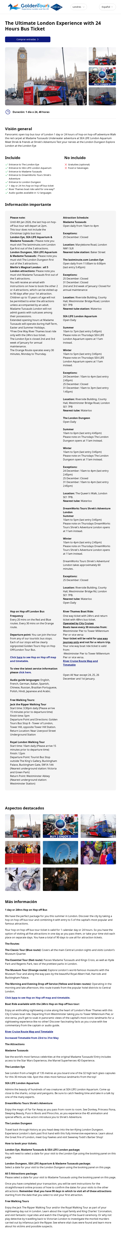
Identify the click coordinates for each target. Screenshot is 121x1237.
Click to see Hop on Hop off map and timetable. (37, 997)
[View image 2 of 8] (102, 76)
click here (25, 672)
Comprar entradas (26, 39)
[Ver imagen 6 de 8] (98, 853)
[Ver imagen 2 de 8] (60, 826)
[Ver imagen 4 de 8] (22, 853)
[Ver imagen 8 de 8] (60, 880)
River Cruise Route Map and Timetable (29, 1031)
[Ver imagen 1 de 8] (22, 826)
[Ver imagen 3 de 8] (98, 826)
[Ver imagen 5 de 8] (60, 853)
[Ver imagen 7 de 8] (22, 880)
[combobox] (107, 7)
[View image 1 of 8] (102, 56)
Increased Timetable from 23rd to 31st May (32, 1038)
